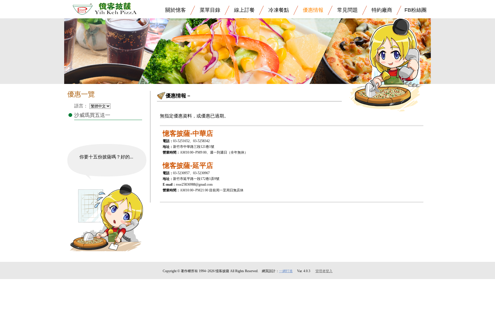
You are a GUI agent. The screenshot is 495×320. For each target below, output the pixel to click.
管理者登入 (324, 271)
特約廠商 (382, 10)
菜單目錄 (210, 10)
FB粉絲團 (415, 10)
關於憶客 (175, 10)
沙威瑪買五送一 (92, 115)
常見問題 (347, 10)
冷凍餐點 (278, 10)
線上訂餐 (244, 10)
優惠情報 (313, 10)
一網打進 (286, 271)
